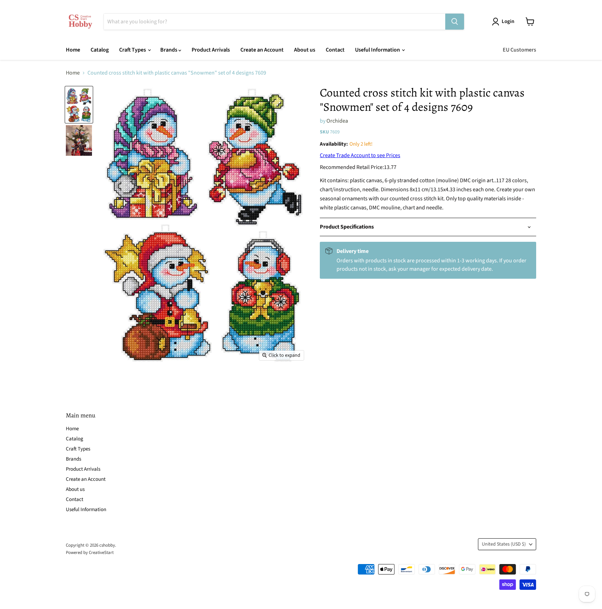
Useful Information (378, 50)
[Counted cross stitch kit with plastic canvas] (79, 104)
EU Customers (519, 50)
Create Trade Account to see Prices (360, 155)
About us (304, 50)
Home (73, 50)
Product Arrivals (211, 50)
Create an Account (262, 50)
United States (504, 544)
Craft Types (133, 50)
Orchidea (337, 121)
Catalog (100, 50)
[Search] (454, 22)
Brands (169, 50)
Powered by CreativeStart (90, 552)
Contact (335, 50)
